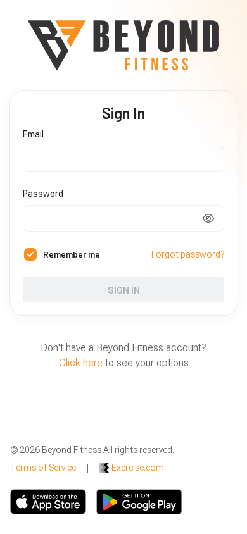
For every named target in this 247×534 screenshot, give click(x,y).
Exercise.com (137, 468)
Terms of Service (43, 468)
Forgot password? (187, 254)
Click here (81, 363)
